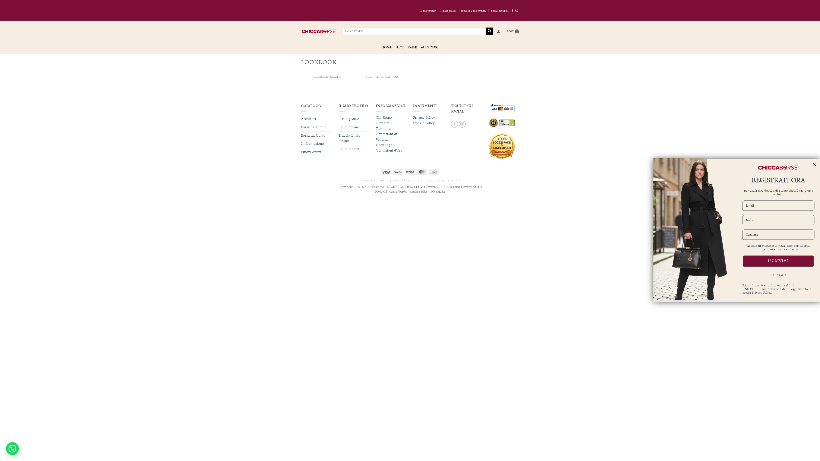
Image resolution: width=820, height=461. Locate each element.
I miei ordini (448, 10)
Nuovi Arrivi (311, 152)
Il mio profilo (428, 10)
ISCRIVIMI (778, 261)
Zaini (412, 47)
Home (387, 47)
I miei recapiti (499, 10)
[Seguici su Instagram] (516, 10)
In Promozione (312, 144)
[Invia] (489, 31)
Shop (400, 47)
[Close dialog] (814, 164)
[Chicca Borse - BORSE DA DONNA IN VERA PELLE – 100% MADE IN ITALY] (319, 31)
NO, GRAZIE (778, 275)
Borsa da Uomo (313, 136)
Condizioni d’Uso (373, 180)
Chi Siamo (384, 118)
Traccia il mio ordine (473, 10)
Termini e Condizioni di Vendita (386, 134)
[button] (498, 31)
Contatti (382, 123)
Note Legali (385, 145)
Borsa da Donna (314, 127)
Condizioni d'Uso (389, 151)
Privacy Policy (424, 118)
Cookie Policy (424, 123)
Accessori (430, 47)
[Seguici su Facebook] (512, 10)
